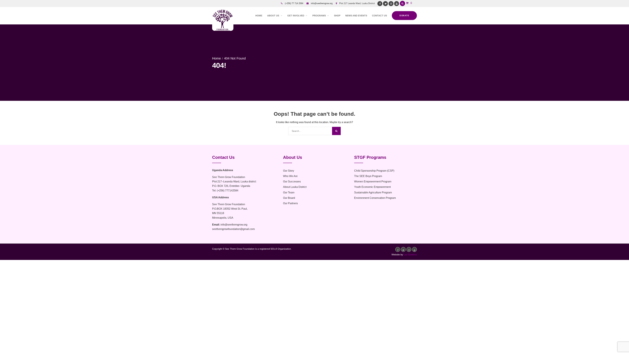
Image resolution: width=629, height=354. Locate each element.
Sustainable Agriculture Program (373, 192)
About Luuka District (294, 187)
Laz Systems (410, 254)
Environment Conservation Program (375, 198)
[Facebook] (379, 3)
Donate (404, 15)
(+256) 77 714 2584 (294, 3)
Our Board (289, 198)
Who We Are (290, 176)
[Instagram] (391, 3)
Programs (319, 15)
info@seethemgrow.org (322, 3)
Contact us (379, 15)
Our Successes (292, 181)
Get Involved (295, 15)
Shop (337, 15)
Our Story (288, 170)
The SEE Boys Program (368, 176)
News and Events (356, 15)
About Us (273, 15)
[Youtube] (396, 3)
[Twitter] (385, 3)
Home (258, 15)
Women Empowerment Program (372, 181)
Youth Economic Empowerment (372, 187)
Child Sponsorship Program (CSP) (374, 170)
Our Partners (290, 203)
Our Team (288, 192)
